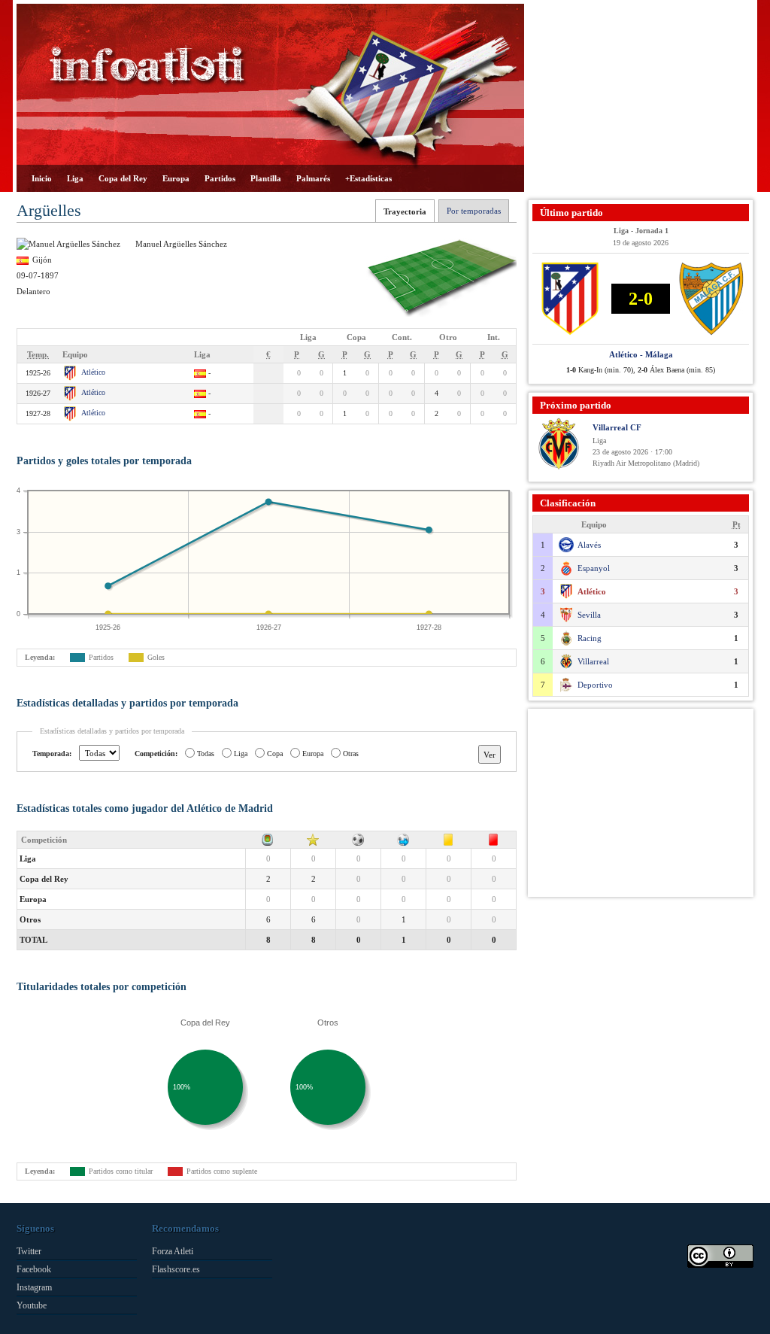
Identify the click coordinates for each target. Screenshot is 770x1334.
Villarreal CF (617, 427)
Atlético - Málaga (641, 354)
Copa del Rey (123, 178)
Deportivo (595, 684)
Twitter (29, 1251)
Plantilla (265, 178)
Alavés (589, 544)
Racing (590, 638)
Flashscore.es (176, 1269)
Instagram (34, 1287)
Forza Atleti (172, 1251)
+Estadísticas (368, 178)
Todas (205, 753)
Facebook (34, 1269)
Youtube (32, 1305)
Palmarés (313, 178)
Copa (275, 753)
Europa (175, 178)
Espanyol (594, 568)
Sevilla (589, 614)
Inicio (42, 178)
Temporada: (51, 753)
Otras (351, 753)
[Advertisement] (640, 98)
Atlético (93, 372)
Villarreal (593, 661)
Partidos (220, 178)
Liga (75, 178)
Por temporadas (474, 210)
